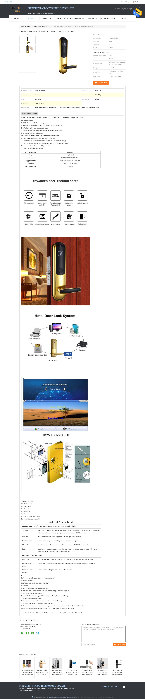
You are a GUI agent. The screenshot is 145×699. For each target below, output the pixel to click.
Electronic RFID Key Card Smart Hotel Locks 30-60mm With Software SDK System (27, 675)
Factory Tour (62, 18)
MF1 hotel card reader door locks (53, 613)
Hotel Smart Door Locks (41, 26)
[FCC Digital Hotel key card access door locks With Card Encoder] (72, 663)
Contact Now (102, 83)
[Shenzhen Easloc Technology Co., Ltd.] (16, 9)
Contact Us (93, 18)
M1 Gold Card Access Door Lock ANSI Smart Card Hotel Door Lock (102, 674)
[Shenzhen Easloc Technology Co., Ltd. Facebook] (124, 686)
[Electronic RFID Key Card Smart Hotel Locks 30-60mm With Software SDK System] (27, 663)
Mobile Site (36, 697)
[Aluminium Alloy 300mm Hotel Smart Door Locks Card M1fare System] (87, 663)
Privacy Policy (43, 697)
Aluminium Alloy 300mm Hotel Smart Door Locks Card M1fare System (87, 674)
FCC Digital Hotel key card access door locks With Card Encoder (72, 674)
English (137, 2)
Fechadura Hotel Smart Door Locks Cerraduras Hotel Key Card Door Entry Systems (117, 675)
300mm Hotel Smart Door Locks (73, 613)
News (123, 18)
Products (31, 18)
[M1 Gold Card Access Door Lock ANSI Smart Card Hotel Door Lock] (102, 663)
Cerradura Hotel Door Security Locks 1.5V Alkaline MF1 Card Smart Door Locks (42, 675)
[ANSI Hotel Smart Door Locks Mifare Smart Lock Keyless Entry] (57, 663)
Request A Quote (126, 2)
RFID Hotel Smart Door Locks (35, 613)
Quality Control (77, 18)
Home (16, 18)
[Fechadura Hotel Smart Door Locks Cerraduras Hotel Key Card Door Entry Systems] (117, 663)
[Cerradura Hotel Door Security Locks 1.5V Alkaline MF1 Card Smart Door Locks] (42, 663)
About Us (47, 18)
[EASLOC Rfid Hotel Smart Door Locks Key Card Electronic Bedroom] (27, 40)
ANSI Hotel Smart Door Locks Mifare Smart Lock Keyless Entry (57, 674)
